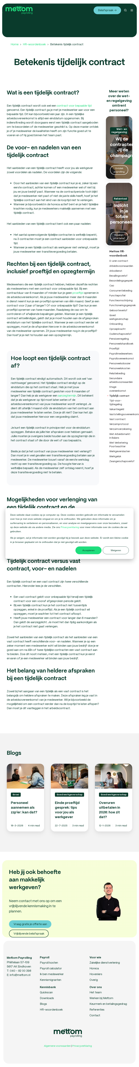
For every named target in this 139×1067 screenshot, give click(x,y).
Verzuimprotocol (118, 424)
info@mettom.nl (20, 975)
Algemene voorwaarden (57, 1046)
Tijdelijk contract (119, 395)
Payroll (44, 957)
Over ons (96, 987)
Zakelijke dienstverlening (105, 962)
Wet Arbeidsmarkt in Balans (119, 436)
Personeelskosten (119, 368)
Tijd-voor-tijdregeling (115, 402)
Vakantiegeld (116, 409)
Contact (95, 1015)
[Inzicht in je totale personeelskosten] (119, 214)
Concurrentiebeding (120, 290)
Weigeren (116, 550)
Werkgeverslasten (119, 451)
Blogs (43, 1004)
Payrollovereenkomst (120, 358)
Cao (111, 285)
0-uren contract (118, 261)
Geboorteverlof (118, 310)
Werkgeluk (115, 456)
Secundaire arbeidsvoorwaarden (120, 380)
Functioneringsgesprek (120, 305)
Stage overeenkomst (117, 389)
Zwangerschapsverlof (120, 461)
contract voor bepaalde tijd (74, 105)
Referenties (97, 1009)
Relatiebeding (117, 373)
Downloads (47, 998)
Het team (96, 992)
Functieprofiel (117, 295)
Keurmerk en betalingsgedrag (108, 1004)
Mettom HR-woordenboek (118, 253)
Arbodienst (115, 271)
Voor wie (95, 957)
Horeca (94, 968)
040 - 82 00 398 (20, 970)
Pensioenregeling (119, 339)
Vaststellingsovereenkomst (120, 414)
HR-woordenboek (34, 44)
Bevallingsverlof (118, 276)
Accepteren (88, 550)
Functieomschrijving (120, 300)
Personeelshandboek (120, 344)
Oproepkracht (117, 329)
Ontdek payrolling (119, 170)
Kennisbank (48, 987)
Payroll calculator (51, 968)
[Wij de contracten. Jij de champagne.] (119, 147)
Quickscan (46, 992)
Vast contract (117, 419)
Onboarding (116, 324)
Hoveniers (96, 974)
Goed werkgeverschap (118, 317)
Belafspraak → (107, 10)
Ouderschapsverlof (120, 334)
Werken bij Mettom (101, 998)
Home (14, 44)
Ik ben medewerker (52, 974)
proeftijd (78, 293)
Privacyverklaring (70, 527)
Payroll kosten (49, 962)
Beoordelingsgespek (120, 281)
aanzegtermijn (67, 395)
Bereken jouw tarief (119, 236)
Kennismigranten (50, 980)
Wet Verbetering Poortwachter (118, 444)
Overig (94, 980)
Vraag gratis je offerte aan (30, 924)
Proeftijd (114, 348)
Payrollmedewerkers (120, 353)
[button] (125, 10)
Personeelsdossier (120, 363)
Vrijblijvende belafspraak (29, 933)
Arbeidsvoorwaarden (120, 266)
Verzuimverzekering (120, 429)
